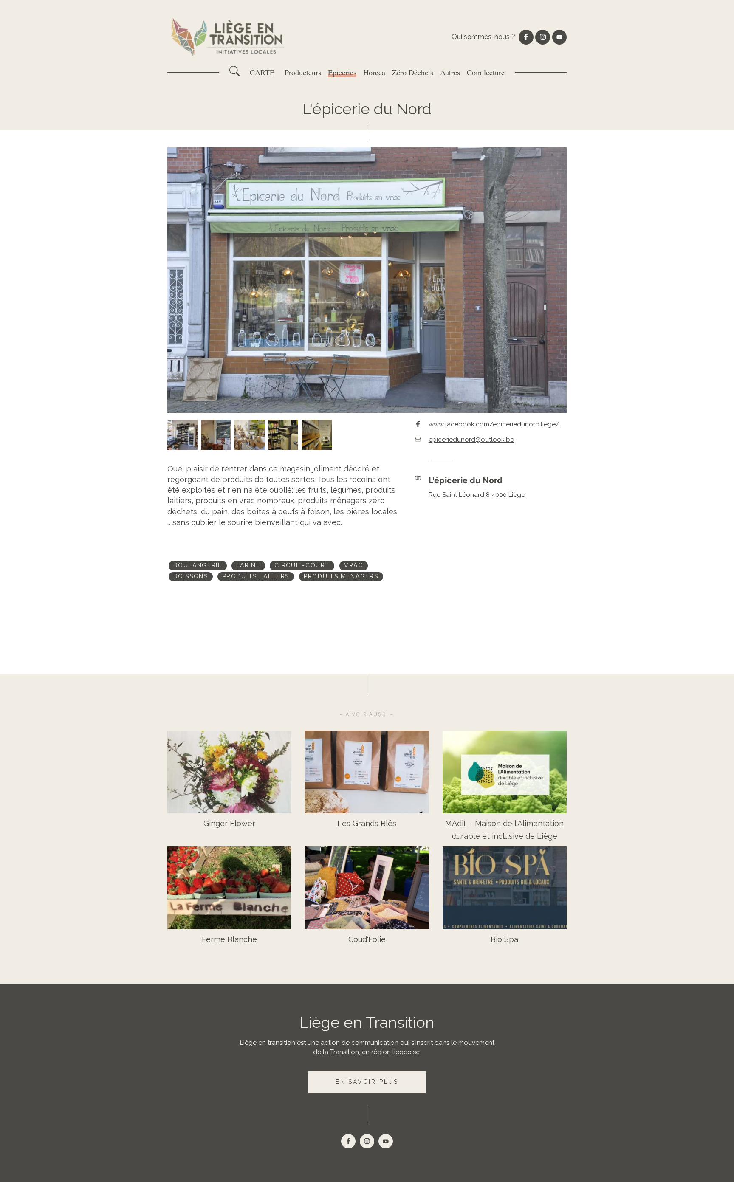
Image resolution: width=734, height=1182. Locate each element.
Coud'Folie (367, 939)
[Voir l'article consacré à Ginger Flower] (229, 772)
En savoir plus (367, 1081)
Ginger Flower (229, 823)
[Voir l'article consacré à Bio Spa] (505, 887)
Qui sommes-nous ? (483, 37)
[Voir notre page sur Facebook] (526, 37)
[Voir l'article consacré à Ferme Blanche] (229, 887)
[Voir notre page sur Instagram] (542, 37)
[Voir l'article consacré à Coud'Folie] (367, 887)
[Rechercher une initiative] (234, 74)
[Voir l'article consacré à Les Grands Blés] (367, 772)
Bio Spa (504, 939)
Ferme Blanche (229, 939)
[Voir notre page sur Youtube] (559, 37)
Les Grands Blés (366, 823)
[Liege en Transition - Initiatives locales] (228, 37)
